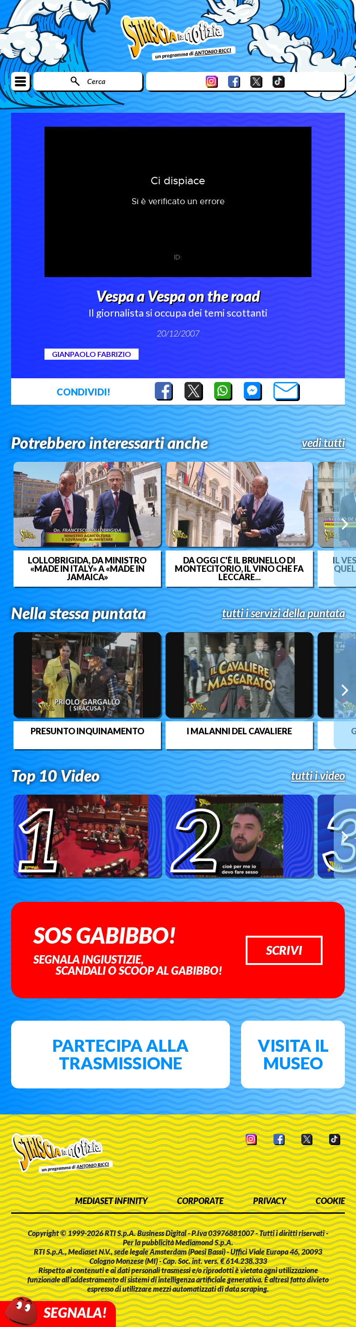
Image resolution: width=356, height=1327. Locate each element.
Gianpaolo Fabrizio (91, 354)
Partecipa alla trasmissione (120, 1054)
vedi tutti (323, 442)
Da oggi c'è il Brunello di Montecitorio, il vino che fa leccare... (239, 568)
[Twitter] (256, 81)
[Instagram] (212, 81)
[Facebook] (234, 81)
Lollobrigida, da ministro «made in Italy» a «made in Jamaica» (87, 568)
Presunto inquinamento (87, 731)
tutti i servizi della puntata (283, 613)
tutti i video (318, 775)
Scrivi (284, 950)
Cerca (96, 81)
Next (345, 524)
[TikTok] (279, 81)
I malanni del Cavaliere (239, 731)
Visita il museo (293, 1054)
